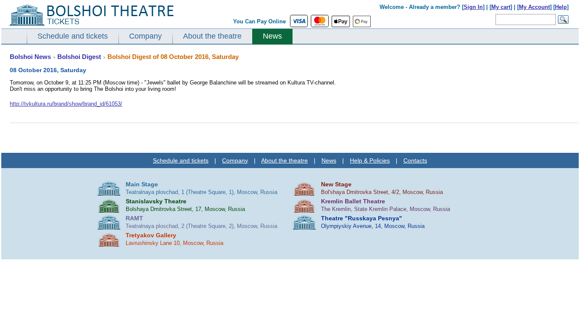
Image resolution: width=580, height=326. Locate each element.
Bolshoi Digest (79, 56)
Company (145, 36)
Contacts (415, 160)
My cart (500, 7)
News (272, 36)
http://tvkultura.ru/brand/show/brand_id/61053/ (66, 104)
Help (561, 7)
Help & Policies (370, 160)
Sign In (473, 7)
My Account (534, 7)
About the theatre (212, 36)
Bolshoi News (30, 56)
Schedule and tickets (72, 36)
